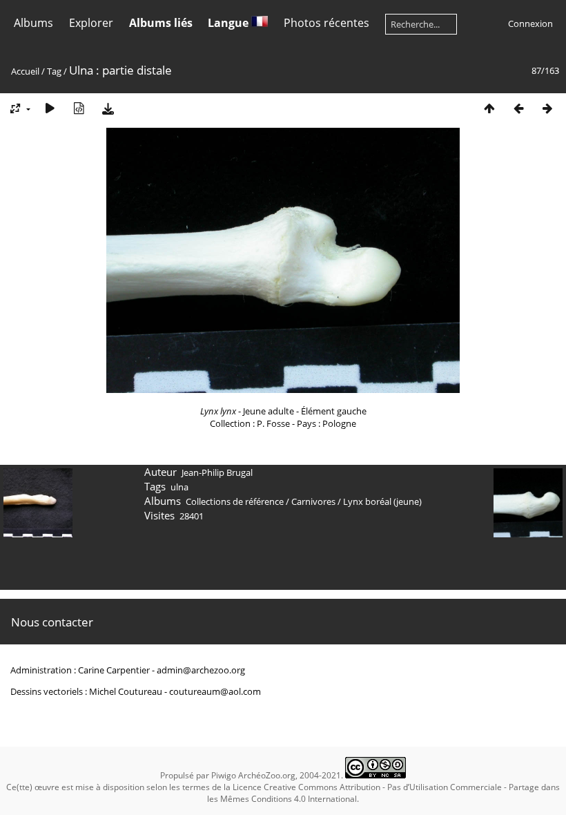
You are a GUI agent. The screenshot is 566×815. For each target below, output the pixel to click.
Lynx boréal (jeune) (382, 501)
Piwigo (223, 775)
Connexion (530, 23)
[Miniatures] (489, 108)
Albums (33, 22)
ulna (179, 487)
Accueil (25, 71)
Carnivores (313, 501)
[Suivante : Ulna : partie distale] (547, 108)
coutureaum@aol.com (215, 691)
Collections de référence (235, 501)
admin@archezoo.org (201, 670)
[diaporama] (49, 108)
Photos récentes (326, 22)
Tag (54, 71)
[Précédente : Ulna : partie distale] (518, 108)
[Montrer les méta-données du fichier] (78, 108)
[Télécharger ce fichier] (107, 108)
